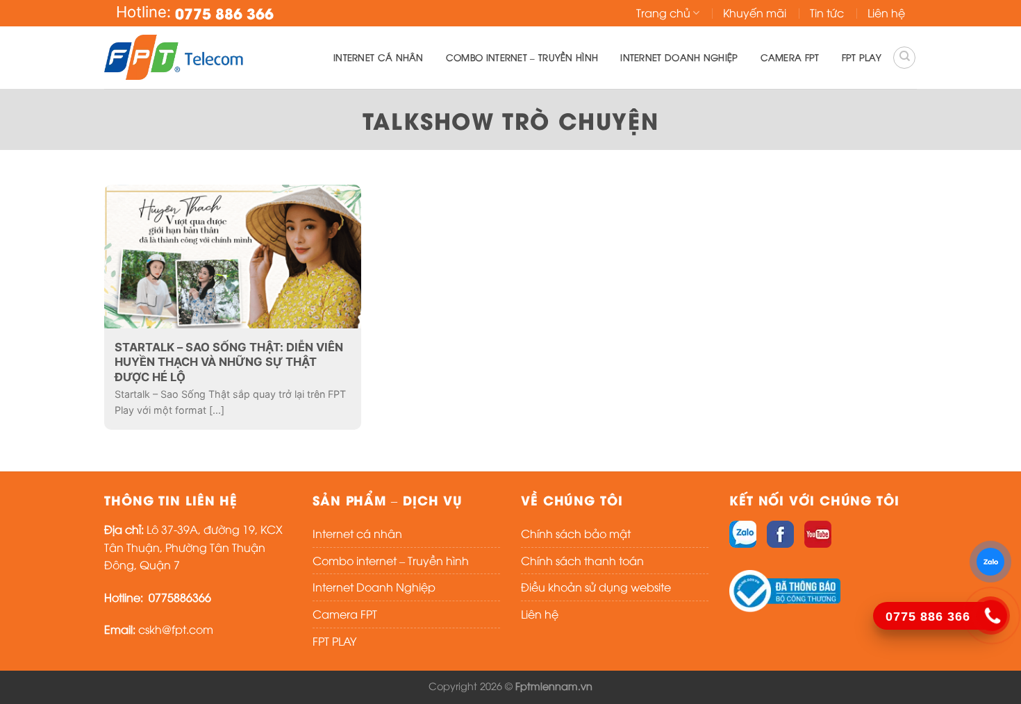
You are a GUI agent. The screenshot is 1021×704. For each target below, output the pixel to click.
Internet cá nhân (378, 57)
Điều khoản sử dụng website (596, 586)
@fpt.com (187, 629)
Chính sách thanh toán (582, 560)
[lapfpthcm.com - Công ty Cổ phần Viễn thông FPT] (173, 58)
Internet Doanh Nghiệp (679, 57)
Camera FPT (790, 57)
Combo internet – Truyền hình (522, 57)
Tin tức (827, 12)
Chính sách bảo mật (576, 533)
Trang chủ (663, 12)
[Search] (904, 58)
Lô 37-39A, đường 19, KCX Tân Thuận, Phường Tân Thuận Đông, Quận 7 (193, 546)
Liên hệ (886, 12)
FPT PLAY (861, 57)
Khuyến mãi (754, 12)
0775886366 (178, 597)
